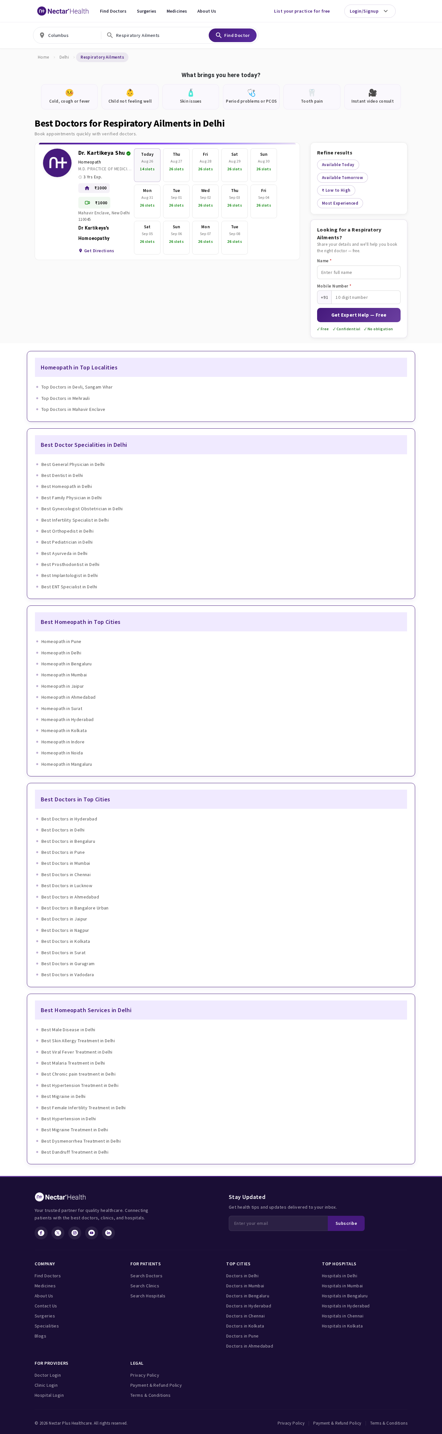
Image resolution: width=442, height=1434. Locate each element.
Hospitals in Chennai (342, 1316)
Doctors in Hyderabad (248, 1306)
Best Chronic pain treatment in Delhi (78, 1074)
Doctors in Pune (242, 1336)
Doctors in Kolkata (245, 1326)
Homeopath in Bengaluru (66, 664)
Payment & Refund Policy (156, 1385)
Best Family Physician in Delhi (71, 498)
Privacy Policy (144, 1375)
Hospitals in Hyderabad (346, 1306)
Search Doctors (146, 1276)
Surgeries (146, 11)
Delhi (64, 57)
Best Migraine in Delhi (63, 1096)
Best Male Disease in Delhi (68, 1030)
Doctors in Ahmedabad (249, 1346)
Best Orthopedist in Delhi (67, 531)
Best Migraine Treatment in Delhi (74, 1130)
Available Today (338, 164)
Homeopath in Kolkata (64, 730)
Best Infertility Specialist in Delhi (75, 520)
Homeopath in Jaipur (62, 686)
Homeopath (89, 162)
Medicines (177, 11)
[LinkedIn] (108, 1232)
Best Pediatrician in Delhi (67, 542)
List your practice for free (302, 11)
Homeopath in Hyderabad (67, 719)
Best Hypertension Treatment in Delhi (79, 1085)
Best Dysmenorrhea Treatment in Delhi (81, 1141)
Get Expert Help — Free (359, 315)
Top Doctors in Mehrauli (65, 398)
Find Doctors (113, 11)
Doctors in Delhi (242, 1276)
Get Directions (99, 251)
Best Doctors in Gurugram (68, 963)
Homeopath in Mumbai (64, 675)
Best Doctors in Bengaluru (68, 841)
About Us (206, 11)
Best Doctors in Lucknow (66, 885)
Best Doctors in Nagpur (65, 930)
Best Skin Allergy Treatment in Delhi (78, 1041)
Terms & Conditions (150, 1395)
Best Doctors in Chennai (66, 874)
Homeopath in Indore (63, 742)
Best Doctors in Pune (63, 852)
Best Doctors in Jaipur (64, 919)
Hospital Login (49, 1395)
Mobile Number (334, 286)
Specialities (47, 1326)
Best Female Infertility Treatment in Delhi (83, 1108)
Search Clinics (144, 1286)
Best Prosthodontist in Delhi (70, 564)
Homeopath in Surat (61, 708)
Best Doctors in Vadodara (67, 974)
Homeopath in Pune (61, 641)
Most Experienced (340, 203)
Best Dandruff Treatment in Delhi (74, 1152)
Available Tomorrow (342, 177)
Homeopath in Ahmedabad (68, 697)
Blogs (40, 1336)
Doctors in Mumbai (245, 1286)
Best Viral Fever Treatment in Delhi (77, 1052)
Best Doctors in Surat (63, 952)
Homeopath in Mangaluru (66, 764)
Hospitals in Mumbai (342, 1286)
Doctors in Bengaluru (247, 1296)
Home (43, 57)
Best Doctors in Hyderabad (69, 819)
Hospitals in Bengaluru (345, 1296)
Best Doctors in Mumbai (65, 863)
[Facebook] (41, 1232)
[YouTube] (91, 1232)
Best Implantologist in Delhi (69, 575)
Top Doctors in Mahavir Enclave (73, 409)
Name (324, 261)
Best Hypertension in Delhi (68, 1119)
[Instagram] (74, 1232)
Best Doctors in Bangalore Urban (75, 908)
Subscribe (346, 1223)
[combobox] (67, 35)
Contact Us (46, 1306)
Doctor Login (48, 1375)
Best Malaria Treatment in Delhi (73, 1063)
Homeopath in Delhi (61, 653)
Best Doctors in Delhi (62, 830)
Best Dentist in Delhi (62, 475)
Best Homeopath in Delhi (66, 486)
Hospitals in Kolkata (342, 1326)
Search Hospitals (147, 1296)
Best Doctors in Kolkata (65, 941)
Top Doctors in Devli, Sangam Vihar (77, 387)
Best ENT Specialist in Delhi (69, 587)
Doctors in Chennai (245, 1316)
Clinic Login (46, 1385)
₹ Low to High (336, 190)
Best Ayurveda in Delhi (64, 553)
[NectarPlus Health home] (63, 11)
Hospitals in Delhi (339, 1276)
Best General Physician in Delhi (73, 464)
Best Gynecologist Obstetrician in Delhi (82, 509)
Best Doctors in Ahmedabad (70, 897)
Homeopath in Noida (62, 753)
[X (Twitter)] (57, 1232)
